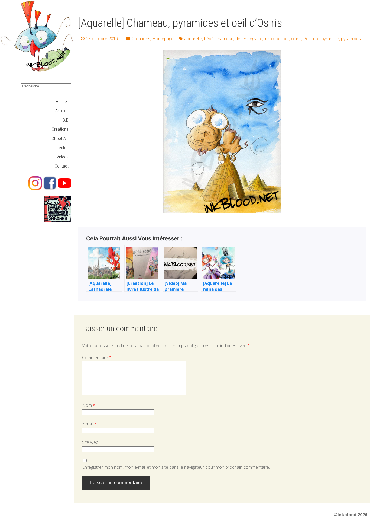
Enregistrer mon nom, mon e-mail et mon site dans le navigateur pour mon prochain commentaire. (176, 467)
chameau (224, 39)
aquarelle (193, 39)
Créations (60, 129)
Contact (62, 166)
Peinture (311, 39)
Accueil (62, 101)
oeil (286, 39)
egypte (256, 39)
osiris (296, 39)
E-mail (89, 424)
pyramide (330, 39)
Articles (62, 110)
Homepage (163, 39)
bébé (209, 39)
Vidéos (63, 157)
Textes (63, 147)
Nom (88, 405)
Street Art (60, 138)
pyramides (351, 39)
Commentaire (97, 358)
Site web (90, 442)
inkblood (272, 39)
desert (241, 39)
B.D (66, 120)
